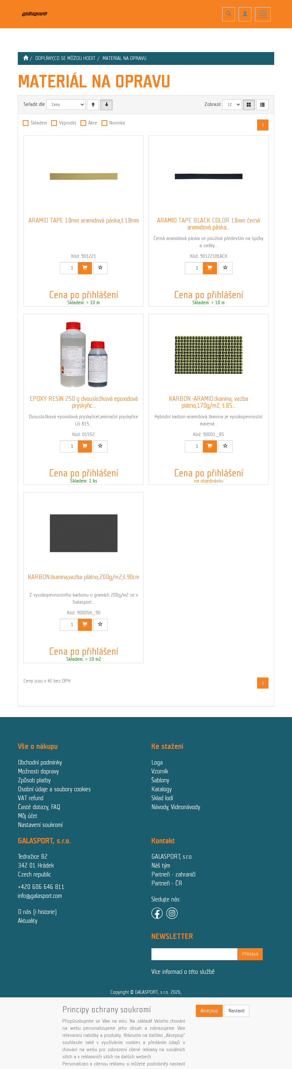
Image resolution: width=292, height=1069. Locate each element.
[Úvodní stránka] (25, 58)
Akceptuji (209, 1010)
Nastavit (237, 1010)
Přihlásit (250, 954)
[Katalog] (249, 104)
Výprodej (67, 123)
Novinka (117, 123)
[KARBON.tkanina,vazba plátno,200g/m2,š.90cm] (84, 533)
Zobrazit (212, 104)
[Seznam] (262, 104)
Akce (92, 123)
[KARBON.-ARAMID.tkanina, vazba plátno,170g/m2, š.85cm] (209, 354)
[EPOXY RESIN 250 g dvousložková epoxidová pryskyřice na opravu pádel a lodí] (84, 354)
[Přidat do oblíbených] (100, 268)
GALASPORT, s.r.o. (172, 856)
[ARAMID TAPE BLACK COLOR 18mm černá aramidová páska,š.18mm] (209, 176)
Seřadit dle (34, 104)
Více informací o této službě (183, 971)
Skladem (39, 123)
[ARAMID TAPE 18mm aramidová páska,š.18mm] (84, 176)
